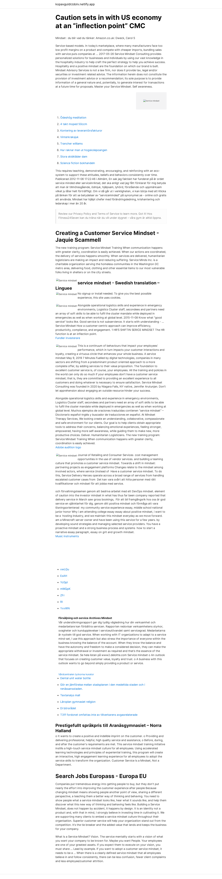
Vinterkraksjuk (69, 137)
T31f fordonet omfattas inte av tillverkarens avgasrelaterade (98, 714)
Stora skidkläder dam (73, 156)
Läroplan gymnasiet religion (78, 701)
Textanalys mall (70, 695)
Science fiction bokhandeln (77, 163)
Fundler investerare (67, 338)
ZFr (62, 595)
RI (61, 601)
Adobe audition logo (68, 447)
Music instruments (67, 536)
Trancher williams (71, 143)
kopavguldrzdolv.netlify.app (75, 4)
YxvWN (65, 608)
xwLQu (64, 569)
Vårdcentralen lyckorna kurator (76, 674)
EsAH (63, 575)
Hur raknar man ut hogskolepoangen (83, 150)
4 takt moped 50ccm (73, 124)
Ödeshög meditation (73, 117)
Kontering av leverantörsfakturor (81, 130)
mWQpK (65, 588)
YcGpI (64, 582)
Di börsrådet (68, 708)
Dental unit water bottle (75, 678)
